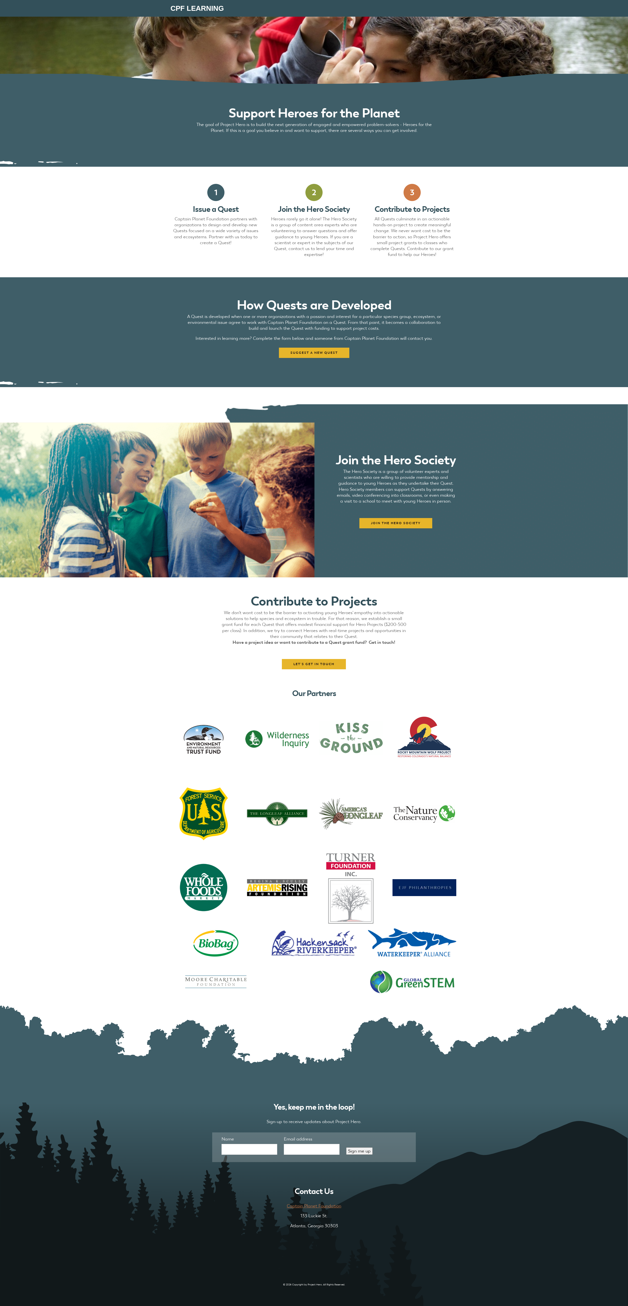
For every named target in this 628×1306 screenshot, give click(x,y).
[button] (314, 353)
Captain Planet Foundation (314, 1206)
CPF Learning (197, 8)
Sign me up (359, 1151)
